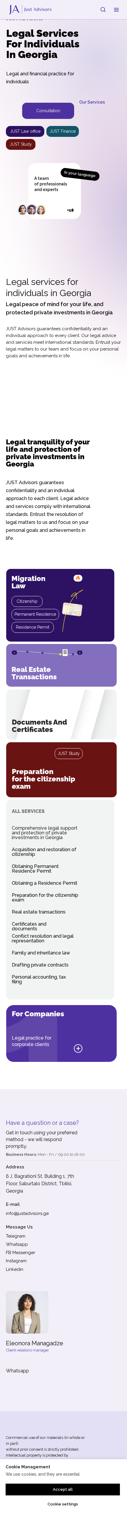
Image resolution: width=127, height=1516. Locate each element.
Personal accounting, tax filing (39, 979)
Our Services (92, 102)
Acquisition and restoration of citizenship (44, 852)
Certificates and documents (29, 926)
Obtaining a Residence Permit (44, 883)
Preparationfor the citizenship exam (43, 779)
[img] (61, 714)
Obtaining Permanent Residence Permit (35, 869)
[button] (103, 9)
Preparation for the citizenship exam (45, 897)
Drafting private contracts (40, 965)
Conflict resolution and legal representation (43, 938)
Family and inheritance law (41, 953)
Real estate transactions (34, 673)
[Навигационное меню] (116, 9)
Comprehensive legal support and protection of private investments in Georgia (44, 832)
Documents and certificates (39, 726)
